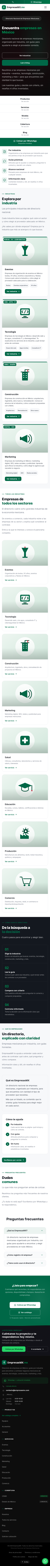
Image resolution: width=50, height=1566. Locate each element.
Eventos (9, 269)
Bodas (8, 285)
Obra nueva (34, 410)
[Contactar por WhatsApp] (45, 1561)
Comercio (5, 1483)
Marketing (10, 456)
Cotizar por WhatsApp (26, 1305)
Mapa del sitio (32, 1557)
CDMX (24, 1496)
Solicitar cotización (9, 1536)
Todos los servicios (9, 1520)
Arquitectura (10, 410)
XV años (33, 285)
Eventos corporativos (21, 285)
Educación (6, 1472)
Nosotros (5, 1514)
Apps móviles (24, 348)
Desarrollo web (11, 348)
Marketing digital (11, 473)
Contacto (5, 1531)
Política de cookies (19, 1557)
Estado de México (24, 1502)
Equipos (5, 1421)
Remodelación (22, 410)
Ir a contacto (36, 1349)
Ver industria (12, 291)
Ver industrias (25, 55)
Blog (3, 1525)
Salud (4, 1467)
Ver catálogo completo (10, 1415)
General (5, 1432)
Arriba (26, 1562)
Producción (6, 1478)
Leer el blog (25, 63)
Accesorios (6, 1426)
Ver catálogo (26, 1312)
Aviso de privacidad (15, 1552)
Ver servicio (9, 580)
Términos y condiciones (32, 1552)
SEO (22, 473)
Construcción (11, 394)
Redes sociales (32, 473)
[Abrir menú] (45, 7)
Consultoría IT (36, 348)
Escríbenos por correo (13, 1160)
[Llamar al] (13, 2)
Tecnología (10, 331)
